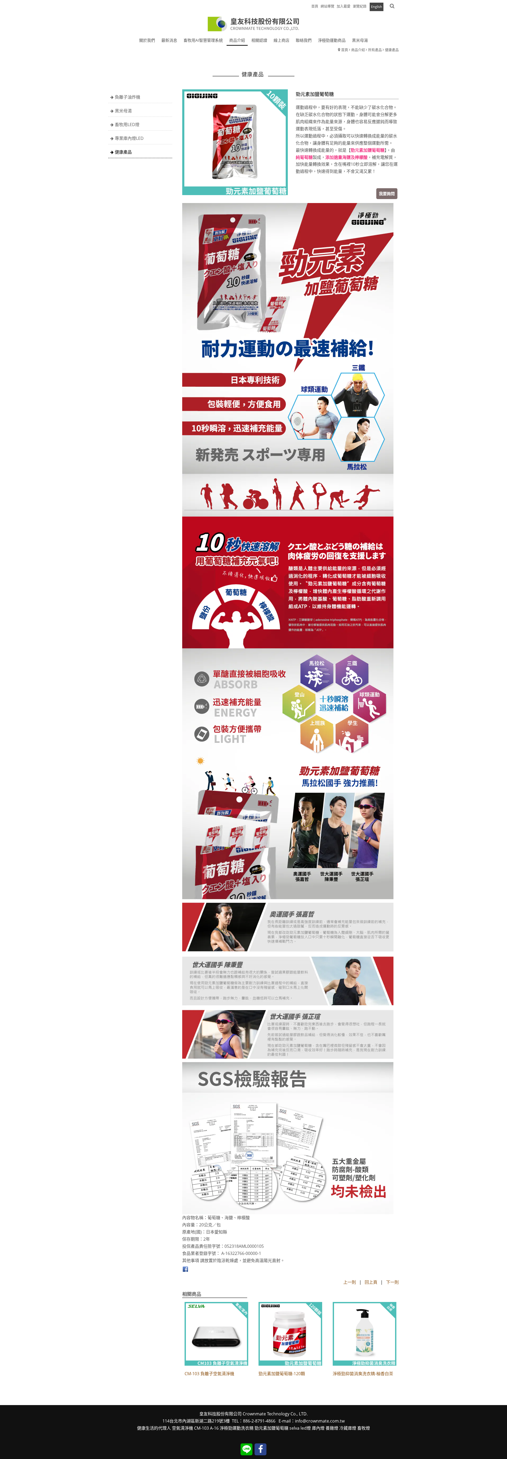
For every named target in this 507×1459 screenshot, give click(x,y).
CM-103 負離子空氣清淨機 (209, 1374)
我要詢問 (387, 193)
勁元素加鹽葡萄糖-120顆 (282, 1374)
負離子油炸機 (127, 97)
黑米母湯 (123, 111)
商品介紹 (358, 49)
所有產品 (375, 49)
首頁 (344, 49)
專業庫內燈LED (129, 138)
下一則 (392, 1282)
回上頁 (371, 1282)
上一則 (349, 1282)
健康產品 (392, 49)
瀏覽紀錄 (360, 6)
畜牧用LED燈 (127, 124)
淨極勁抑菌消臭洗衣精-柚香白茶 (363, 1374)
